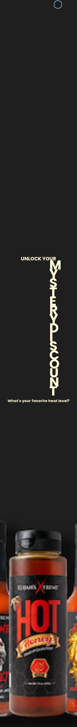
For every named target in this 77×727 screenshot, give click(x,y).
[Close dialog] (58, 4)
